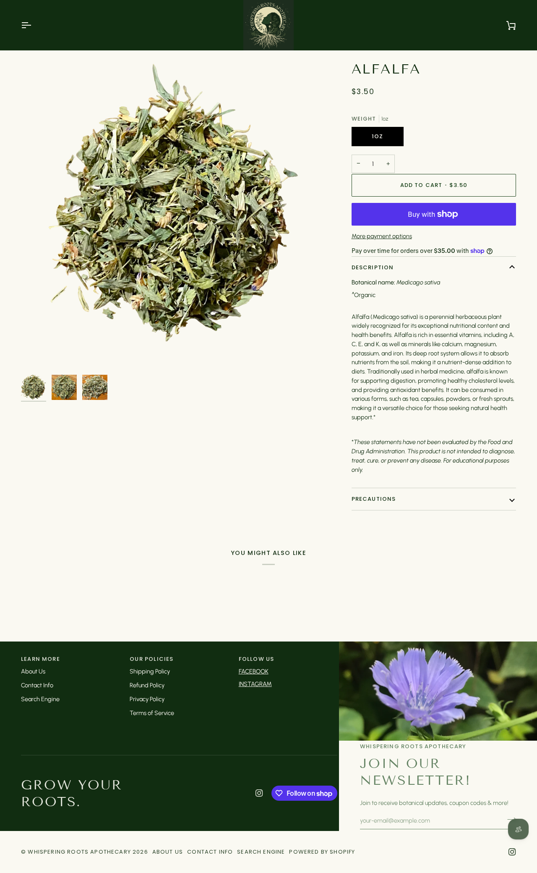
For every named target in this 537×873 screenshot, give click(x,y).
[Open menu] (33, 25)
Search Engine (40, 699)
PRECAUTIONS (374, 499)
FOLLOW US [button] (256, 659)
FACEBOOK (253, 671)
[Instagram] (259, 793)
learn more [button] (40, 659)
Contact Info (37, 685)
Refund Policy (147, 685)
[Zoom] (176, 215)
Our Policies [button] (151, 659)
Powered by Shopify (322, 852)
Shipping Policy (150, 671)
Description (373, 267)
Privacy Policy (147, 699)
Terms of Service (152, 713)
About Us (33, 671)
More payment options (382, 236)
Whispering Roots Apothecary (79, 852)
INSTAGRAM (255, 684)
